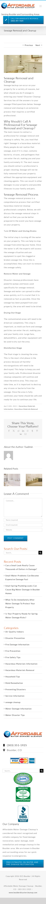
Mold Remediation (14, 683)
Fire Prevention (12, 651)
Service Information (14, 696)
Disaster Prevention (15, 638)
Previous (29, 45)
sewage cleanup (12, 702)
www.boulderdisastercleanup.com (23, 893)
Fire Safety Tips (13, 657)
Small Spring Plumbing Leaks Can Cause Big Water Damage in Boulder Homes (22, 589)
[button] (6, 480)
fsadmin (28, 447)
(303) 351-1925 (17, 745)
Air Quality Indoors (14, 632)
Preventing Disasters (15, 689)
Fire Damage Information (17, 644)
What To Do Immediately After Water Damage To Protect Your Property (20, 603)
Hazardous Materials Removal (26, 409)
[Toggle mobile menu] (42, 5)
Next (38, 45)
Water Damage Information (18, 709)
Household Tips (12, 676)
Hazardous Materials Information (21, 664)
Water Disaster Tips (15, 715)
